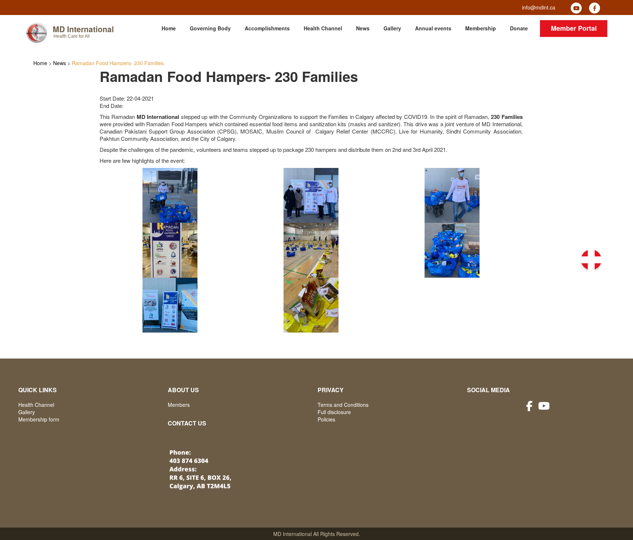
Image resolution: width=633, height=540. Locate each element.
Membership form (38, 419)
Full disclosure (334, 412)
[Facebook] (594, 8)
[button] (591, 260)
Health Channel (323, 28)
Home (169, 28)
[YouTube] (576, 8)
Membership (480, 28)
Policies (326, 419)
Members (179, 404)
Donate (519, 28)
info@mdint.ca (538, 7)
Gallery (392, 28)
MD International (83, 28)
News (363, 28)
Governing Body (210, 28)
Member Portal (574, 28)
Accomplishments (267, 28)
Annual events (433, 28)
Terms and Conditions (343, 404)
